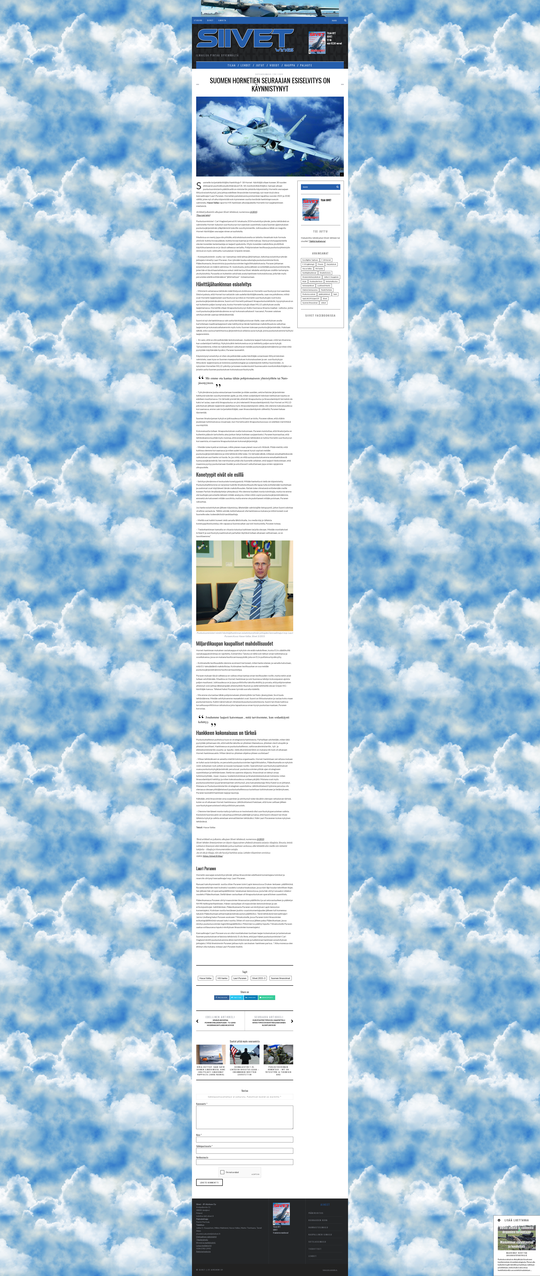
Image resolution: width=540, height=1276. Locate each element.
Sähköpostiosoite (204, 1146)
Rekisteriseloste (203, 1251)
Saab (335, 294)
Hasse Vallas (205, 978)
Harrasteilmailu (318, 1227)
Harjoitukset (331, 264)
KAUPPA (290, 65)
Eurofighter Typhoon (310, 260)
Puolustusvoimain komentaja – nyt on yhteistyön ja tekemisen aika (278, 1071)
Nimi (199, 1135)
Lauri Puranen (239, 978)
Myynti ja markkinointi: (206, 1242)
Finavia (320, 264)
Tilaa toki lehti (203, 215)
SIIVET (210, 20)
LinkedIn (251, 997)
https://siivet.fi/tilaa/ (213, 856)
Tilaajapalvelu (202, 1239)
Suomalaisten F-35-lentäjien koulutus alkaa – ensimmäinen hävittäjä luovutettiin (244, 1071)
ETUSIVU (198, 20)
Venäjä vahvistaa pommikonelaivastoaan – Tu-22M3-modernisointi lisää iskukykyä (220, 1020)
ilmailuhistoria (325, 273)
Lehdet (313, 1255)
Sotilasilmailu (263, 74)
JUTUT (260, 65)
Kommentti (201, 1104)
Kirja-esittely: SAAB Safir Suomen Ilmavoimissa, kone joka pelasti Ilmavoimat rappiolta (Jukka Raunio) (211, 1071)
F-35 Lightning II (308, 264)
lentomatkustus (332, 281)
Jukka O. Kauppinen (331, 277)
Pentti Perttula (326, 290)
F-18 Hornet (326, 260)
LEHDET (246, 65)
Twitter (237, 997)
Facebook (222, 997)
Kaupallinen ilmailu (320, 1234)
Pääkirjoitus (316, 1212)
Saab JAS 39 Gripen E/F (310, 298)
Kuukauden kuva (316, 281)
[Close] (499, 1220)
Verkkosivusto (202, 1157)
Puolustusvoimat (308, 294)
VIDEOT (275, 65)
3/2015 (253, 212)
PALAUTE (306, 65)
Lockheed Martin (323, 286)
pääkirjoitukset (324, 294)
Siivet (325, 298)
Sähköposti (267, 997)
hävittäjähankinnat (309, 273)
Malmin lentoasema (310, 290)
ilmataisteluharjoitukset (311, 277)
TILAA (232, 65)
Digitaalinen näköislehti (206, 1236)
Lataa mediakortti (204, 1245)
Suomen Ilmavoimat (280, 978)
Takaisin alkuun (329, 1270)
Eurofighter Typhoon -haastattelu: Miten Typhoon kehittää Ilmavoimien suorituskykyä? (269, 1020)
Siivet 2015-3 (258, 978)
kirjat (304, 281)
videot (323, 303)
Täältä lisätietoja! (317, 241)
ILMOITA (222, 20)
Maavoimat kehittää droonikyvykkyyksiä (516, 1254)
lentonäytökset (308, 286)
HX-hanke (222, 978)
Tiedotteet (315, 1248)
